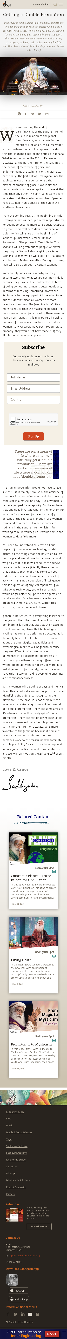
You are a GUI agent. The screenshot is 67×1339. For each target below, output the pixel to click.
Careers (10, 1194)
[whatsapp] (19, 114)
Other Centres (13, 1262)
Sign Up (33, 436)
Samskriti (11, 1166)
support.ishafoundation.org (24, 1255)
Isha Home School (16, 1160)
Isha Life (10, 1173)
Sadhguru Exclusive (16, 1146)
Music (9, 1125)
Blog (8, 1118)
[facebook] (25, 113)
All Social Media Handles (19, 1322)
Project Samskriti (16, 1187)
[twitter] (32, 114)
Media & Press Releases (19, 1132)
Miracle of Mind (15, 1112)
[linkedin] (39, 114)
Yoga (9, 1139)
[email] (47, 114)
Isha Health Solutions (18, 1180)
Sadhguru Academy (16, 1153)
